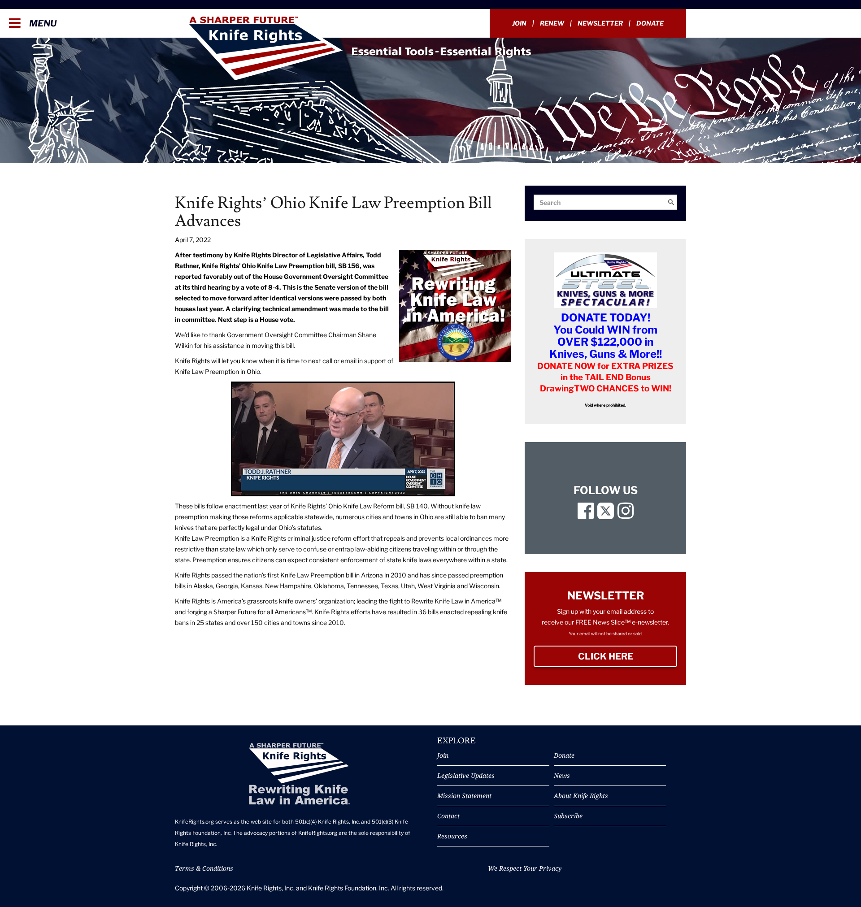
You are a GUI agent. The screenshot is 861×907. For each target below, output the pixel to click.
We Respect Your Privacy (524, 868)
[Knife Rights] (299, 774)
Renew (552, 23)
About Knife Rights (581, 795)
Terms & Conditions (204, 868)
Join (519, 23)
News (562, 775)
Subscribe (568, 816)
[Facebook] (585, 515)
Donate (650, 23)
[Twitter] (605, 515)
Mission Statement (464, 795)
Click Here (627, 656)
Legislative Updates (466, 775)
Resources (452, 836)
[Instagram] (625, 515)
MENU (42, 23)
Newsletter (600, 23)
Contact (448, 816)
